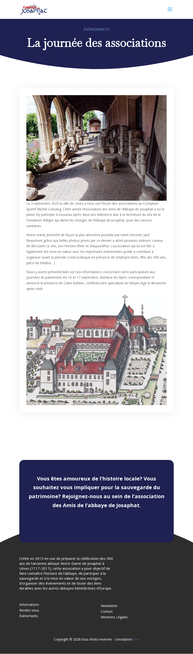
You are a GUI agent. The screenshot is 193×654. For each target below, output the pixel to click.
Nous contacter (97, 522)
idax (136, 639)
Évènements (96, 29)
